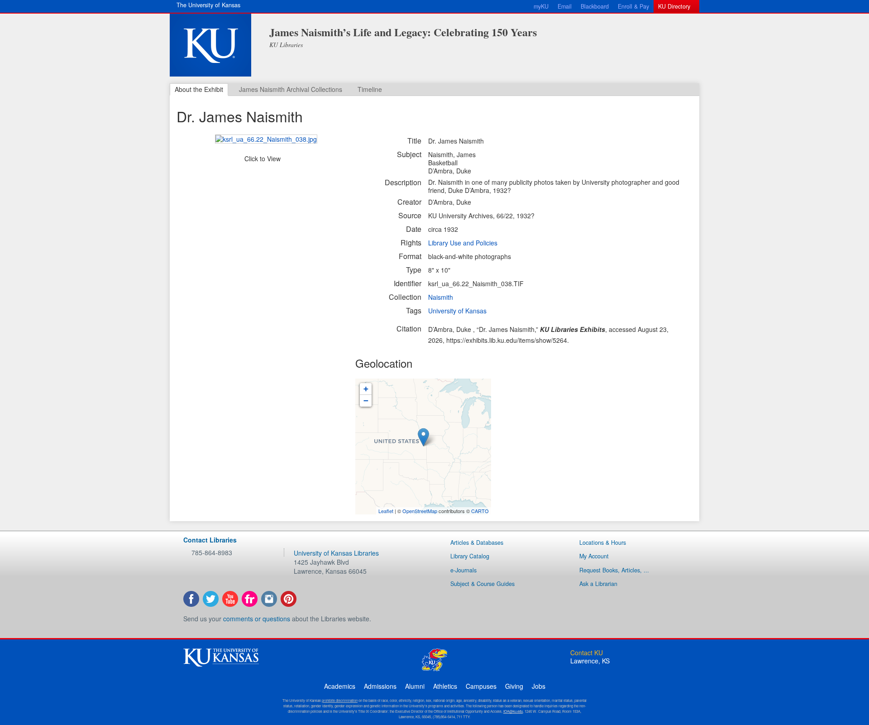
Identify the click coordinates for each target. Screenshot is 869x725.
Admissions (380, 686)
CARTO (480, 510)
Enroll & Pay (633, 6)
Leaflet (385, 510)
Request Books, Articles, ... (614, 570)
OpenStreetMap (419, 510)
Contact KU (586, 652)
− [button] (365, 400)
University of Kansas (457, 310)
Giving (514, 686)
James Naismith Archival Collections (290, 89)
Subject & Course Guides (482, 584)
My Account (594, 556)
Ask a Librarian (598, 584)
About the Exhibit (199, 89)
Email (565, 6)
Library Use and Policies (462, 242)
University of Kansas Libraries (336, 552)
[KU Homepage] (210, 45)
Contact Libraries (210, 539)
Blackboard (595, 6)
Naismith (440, 297)
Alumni (415, 686)
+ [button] (365, 389)
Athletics (445, 686)
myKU (541, 6)
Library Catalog (469, 556)
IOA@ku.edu (513, 711)
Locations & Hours (602, 542)
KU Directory (674, 6)
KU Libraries (286, 44)
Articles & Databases (476, 542)
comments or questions (256, 618)
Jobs (538, 686)
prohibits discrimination (340, 700)
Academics (339, 686)
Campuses (481, 686)
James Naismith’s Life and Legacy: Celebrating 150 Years (403, 32)
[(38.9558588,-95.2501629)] (423, 437)
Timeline (370, 89)
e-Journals (463, 570)
